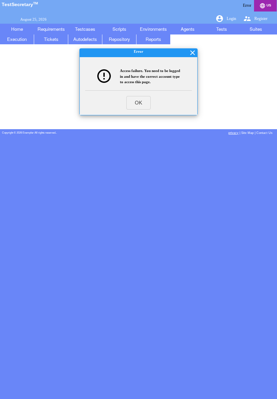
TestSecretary (20, 4)
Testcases (85, 29)
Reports (153, 39)
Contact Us (264, 133)
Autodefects (85, 39)
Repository (119, 39)
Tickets (51, 39)
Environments (153, 29)
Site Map (247, 133)
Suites (256, 29)
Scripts (119, 29)
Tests (221, 29)
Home (17, 29)
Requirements (51, 29)
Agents (188, 29)
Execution (17, 39)
